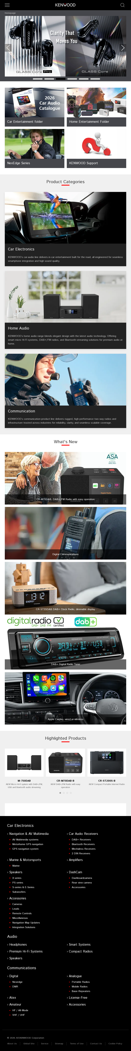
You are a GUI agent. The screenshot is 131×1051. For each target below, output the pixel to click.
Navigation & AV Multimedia (29, 834)
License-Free (78, 998)
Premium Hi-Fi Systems (25, 951)
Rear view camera (82, 883)
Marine (16, 866)
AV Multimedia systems (25, 840)
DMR (15, 987)
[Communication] (65, 391)
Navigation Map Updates (26, 923)
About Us (12, 1043)
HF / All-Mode (20, 1010)
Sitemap (59, 1043)
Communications (21, 968)
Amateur (15, 1004)
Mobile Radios (80, 987)
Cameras (17, 904)
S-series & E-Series (23, 887)
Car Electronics (20, 825)
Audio (12, 936)
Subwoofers (19, 892)
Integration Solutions (23, 927)
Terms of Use (77, 1043)
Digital (13, 976)
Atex (12, 998)
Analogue (75, 976)
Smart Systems (79, 944)
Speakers (15, 872)
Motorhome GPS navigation (27, 844)
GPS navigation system (25, 849)
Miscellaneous (20, 918)
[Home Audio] (65, 310)
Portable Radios (81, 982)
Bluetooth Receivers (83, 844)
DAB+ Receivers (81, 840)
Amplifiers (76, 860)
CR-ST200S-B (106, 781)
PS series (17, 883)
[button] (7, 5)
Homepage (10, 13)
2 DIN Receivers (81, 853)
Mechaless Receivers (84, 849)
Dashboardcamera (82, 878)
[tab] (37, 79)
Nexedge (17, 982)
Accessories (78, 887)
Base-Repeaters (81, 991)
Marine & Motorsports (25, 860)
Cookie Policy (115, 1043)
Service (44, 1043)
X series (16, 878)
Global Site (29, 1043)
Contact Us (96, 1043)
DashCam (75, 872)
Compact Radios (80, 951)
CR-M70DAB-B (65, 781)
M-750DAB (24, 781)
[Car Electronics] (65, 229)
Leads (15, 909)
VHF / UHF (18, 1015)
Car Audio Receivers (83, 834)
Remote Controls (22, 913)
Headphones (18, 944)
